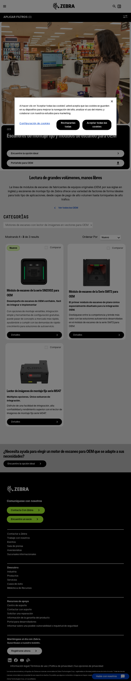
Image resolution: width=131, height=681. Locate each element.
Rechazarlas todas (68, 125)
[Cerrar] (112, 101)
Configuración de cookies (34, 123)
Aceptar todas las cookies (97, 125)
